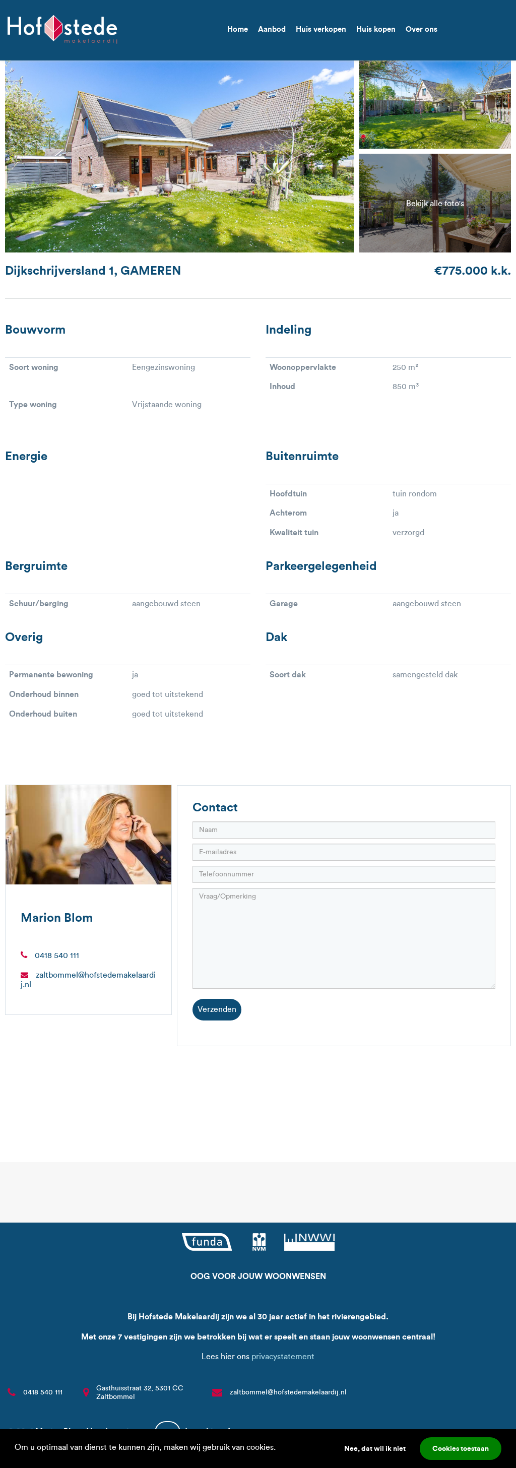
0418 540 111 (57, 955)
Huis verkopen (321, 29)
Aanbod (272, 29)
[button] (279, 1448)
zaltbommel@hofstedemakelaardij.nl (288, 1392)
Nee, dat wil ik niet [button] (375, 1448)
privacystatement (282, 1356)
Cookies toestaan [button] (460, 1448)
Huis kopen (376, 29)
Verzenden (217, 1009)
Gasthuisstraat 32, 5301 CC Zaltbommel (139, 1392)
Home (237, 29)
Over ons (421, 29)
